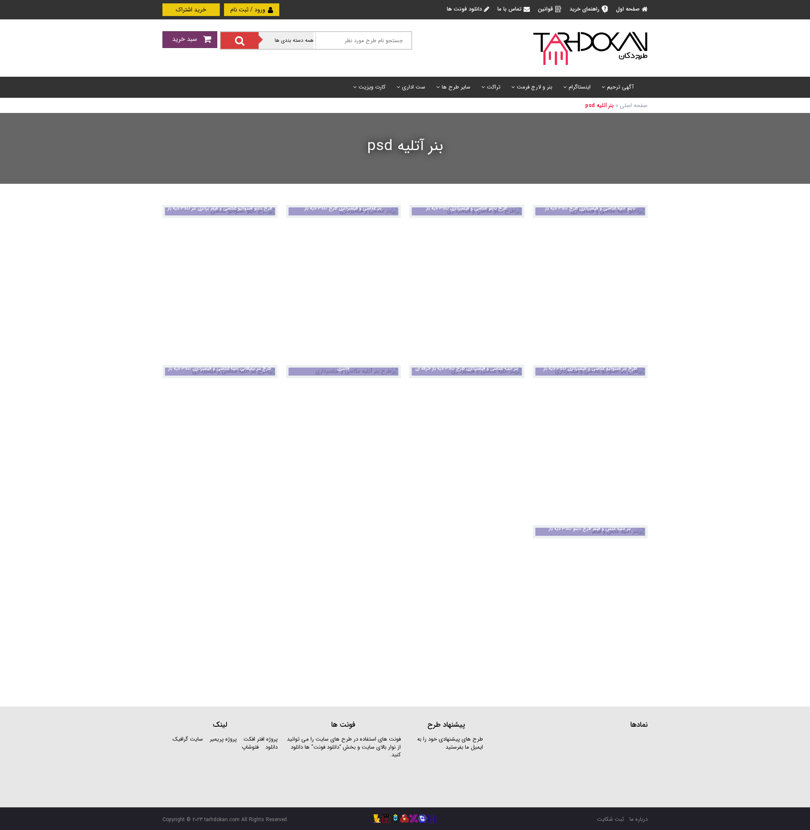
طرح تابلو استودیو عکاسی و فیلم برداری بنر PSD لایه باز (220, 208)
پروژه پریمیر (222, 739)
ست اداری (413, 87)
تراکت (493, 87)
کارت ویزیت (372, 87)
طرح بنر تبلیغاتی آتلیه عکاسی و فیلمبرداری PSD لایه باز (219, 368)
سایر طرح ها (456, 87)
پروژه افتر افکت (260, 739)
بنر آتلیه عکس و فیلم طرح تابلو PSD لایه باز (590, 528)
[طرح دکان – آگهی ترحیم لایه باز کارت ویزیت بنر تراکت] (590, 47)
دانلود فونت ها (464, 9)
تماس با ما (509, 9)
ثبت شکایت (610, 819)
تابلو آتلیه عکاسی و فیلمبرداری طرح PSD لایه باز (590, 208)
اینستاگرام (580, 87)
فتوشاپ (250, 747)
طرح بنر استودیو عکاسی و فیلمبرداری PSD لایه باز (590, 368)
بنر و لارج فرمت (534, 87)
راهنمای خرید (584, 9)
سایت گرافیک (188, 739)
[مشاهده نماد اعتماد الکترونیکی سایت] (584, 767)
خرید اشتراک (191, 9)
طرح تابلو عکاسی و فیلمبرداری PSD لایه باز (466, 208)
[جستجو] (240, 40)
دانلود (271, 747)
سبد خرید (185, 39)
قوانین (545, 9)
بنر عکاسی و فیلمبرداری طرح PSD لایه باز (343, 208)
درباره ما (638, 819)
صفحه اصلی (634, 105)
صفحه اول (628, 9)
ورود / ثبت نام (248, 9)
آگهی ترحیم (620, 87)
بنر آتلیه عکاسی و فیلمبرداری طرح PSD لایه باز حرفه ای (466, 368)
